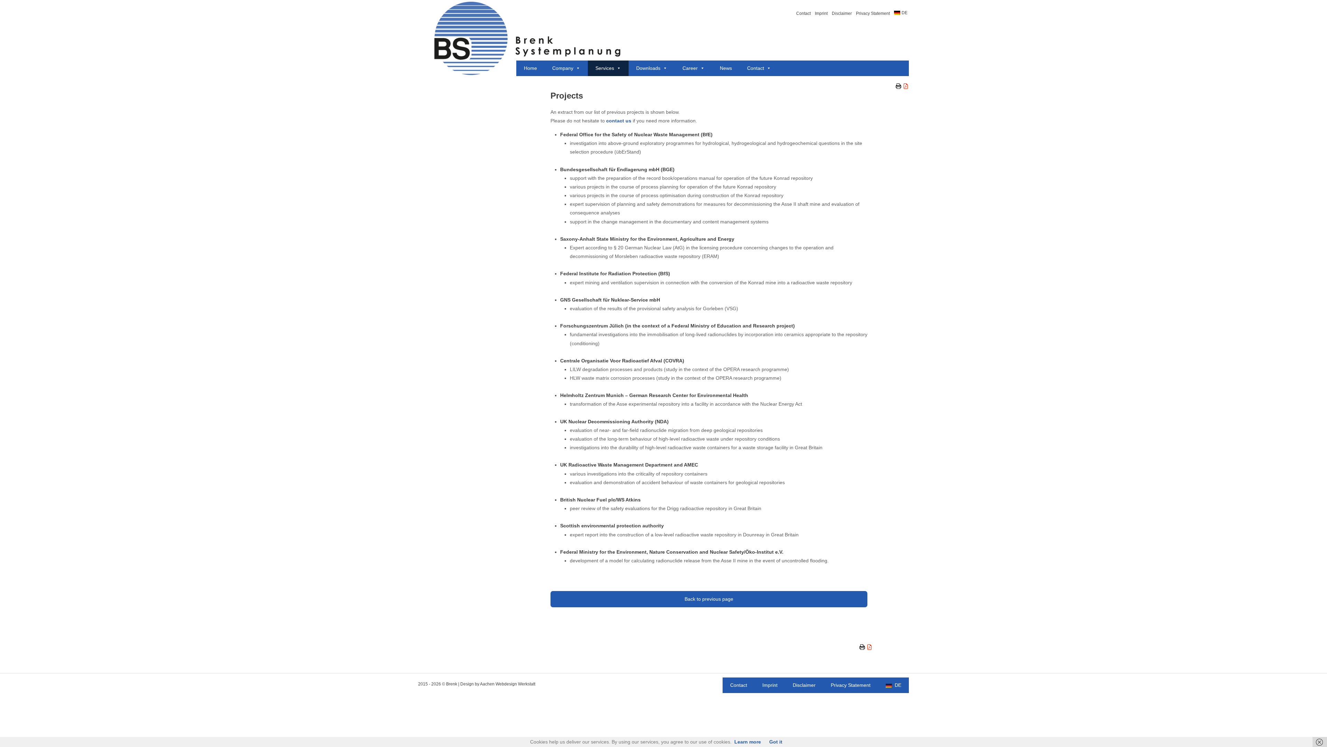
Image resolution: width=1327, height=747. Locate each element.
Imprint (821, 13)
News (726, 68)
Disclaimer (842, 13)
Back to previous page (709, 599)
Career (690, 68)
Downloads (648, 68)
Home (530, 68)
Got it (775, 742)
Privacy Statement (873, 13)
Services (604, 68)
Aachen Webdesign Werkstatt (507, 684)
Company (562, 68)
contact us (618, 120)
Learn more (747, 742)
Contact (803, 13)
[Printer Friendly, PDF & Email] (902, 86)
